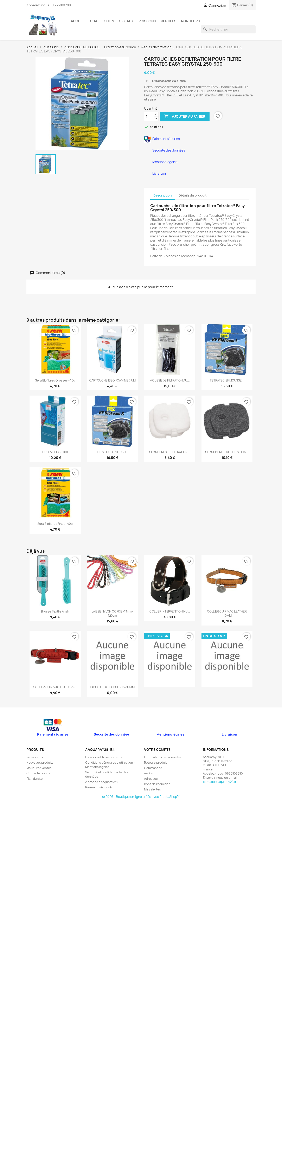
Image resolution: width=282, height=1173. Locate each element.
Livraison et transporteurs (103, 757)
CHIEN (109, 21)
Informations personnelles (162, 757)
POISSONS (147, 21)
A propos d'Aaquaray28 (101, 782)
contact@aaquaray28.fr (219, 782)
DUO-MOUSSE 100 (55, 452)
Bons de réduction (157, 784)
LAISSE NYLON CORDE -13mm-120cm (112, 613)
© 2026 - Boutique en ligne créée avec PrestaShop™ (141, 797)
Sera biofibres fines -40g (55, 524)
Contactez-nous (38, 773)
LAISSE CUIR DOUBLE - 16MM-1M (112, 687)
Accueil (78, 21)
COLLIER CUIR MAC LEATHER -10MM (227, 613)
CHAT (94, 21)
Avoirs (148, 773)
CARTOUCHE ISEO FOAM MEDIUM (112, 380)
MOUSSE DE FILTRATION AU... (170, 380)
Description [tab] (162, 195)
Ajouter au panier (184, 116)
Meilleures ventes (39, 768)
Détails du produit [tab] (193, 195)
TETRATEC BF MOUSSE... (227, 380)
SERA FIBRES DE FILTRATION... (169, 452)
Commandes (153, 768)
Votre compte (157, 749)
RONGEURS (190, 21)
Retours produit (155, 762)
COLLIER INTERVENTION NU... (169, 611)
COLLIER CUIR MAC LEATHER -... (55, 687)
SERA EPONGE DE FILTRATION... (227, 452)
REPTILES (168, 21)
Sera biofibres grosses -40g (55, 380)
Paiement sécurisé (98, 787)
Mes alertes (152, 789)
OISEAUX (126, 21)
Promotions (34, 757)
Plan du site (34, 779)
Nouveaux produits (39, 762)
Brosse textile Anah (55, 611)
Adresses (151, 779)
